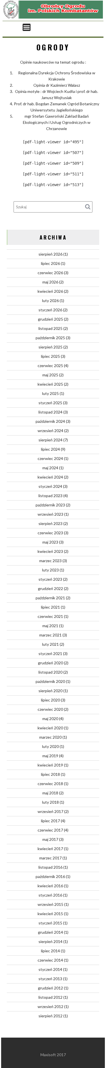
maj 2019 (50, 755)
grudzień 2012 (50, 988)
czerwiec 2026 (50, 272)
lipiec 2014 (50, 950)
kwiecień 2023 (50, 551)
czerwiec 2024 (50, 458)
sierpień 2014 (50, 941)
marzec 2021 (50, 635)
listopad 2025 (50, 328)
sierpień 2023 (50, 523)
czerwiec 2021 (50, 616)
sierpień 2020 (50, 690)
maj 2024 (50, 467)
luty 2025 (50, 393)
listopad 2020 (50, 672)
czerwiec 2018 (50, 783)
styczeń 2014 (50, 969)
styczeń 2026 (50, 309)
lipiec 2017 (50, 820)
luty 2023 (50, 569)
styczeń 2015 (50, 922)
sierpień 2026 (50, 254)
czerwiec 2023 (50, 532)
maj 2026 (50, 282)
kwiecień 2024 (50, 477)
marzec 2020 (50, 737)
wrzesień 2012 (50, 1006)
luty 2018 (50, 802)
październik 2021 (50, 597)
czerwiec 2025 (50, 365)
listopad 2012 (50, 997)
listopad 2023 (50, 495)
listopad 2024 (50, 412)
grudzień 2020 (50, 662)
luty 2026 (50, 300)
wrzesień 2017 (50, 811)
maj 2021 (50, 625)
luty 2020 (50, 746)
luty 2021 (50, 644)
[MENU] (26, 27)
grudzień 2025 (50, 319)
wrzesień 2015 (50, 904)
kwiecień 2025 (50, 384)
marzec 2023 (50, 560)
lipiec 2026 (50, 263)
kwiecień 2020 (50, 727)
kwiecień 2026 (50, 291)
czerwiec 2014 (50, 960)
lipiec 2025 (50, 356)
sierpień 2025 (50, 347)
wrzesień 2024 (50, 430)
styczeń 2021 (50, 653)
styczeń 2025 (50, 402)
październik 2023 (50, 504)
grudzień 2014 (50, 932)
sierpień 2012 (50, 1015)
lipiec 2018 (50, 774)
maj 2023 (50, 542)
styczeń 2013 (50, 978)
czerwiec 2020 (50, 709)
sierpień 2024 (50, 439)
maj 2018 (50, 792)
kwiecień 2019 (50, 765)
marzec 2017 (50, 857)
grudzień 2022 (50, 588)
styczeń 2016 (50, 895)
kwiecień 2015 (50, 913)
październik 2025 (50, 337)
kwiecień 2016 (50, 885)
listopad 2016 (50, 867)
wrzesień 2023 (50, 514)
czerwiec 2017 (50, 830)
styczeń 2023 (50, 579)
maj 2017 (50, 839)
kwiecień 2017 (50, 848)
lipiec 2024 (50, 449)
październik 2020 (50, 681)
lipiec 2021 (50, 607)
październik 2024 (50, 421)
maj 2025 (50, 374)
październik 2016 (50, 876)
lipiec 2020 (50, 700)
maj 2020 (50, 718)
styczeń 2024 (50, 486)
